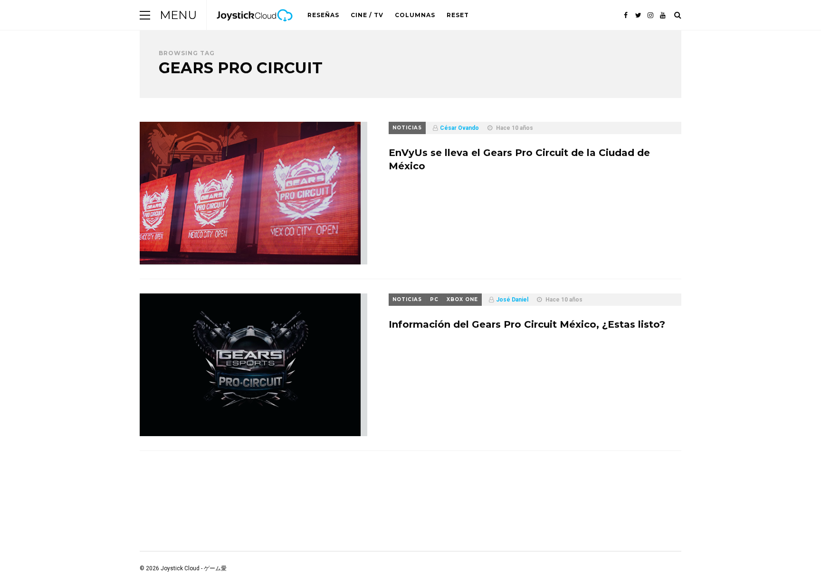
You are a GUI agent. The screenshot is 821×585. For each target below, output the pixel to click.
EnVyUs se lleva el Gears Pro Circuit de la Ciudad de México (519, 159)
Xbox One (462, 299)
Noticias (407, 128)
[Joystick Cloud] (254, 28)
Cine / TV (367, 15)
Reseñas (323, 15)
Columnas (415, 15)
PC (434, 299)
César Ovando (459, 128)
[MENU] (145, 15)
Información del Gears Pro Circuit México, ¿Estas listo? (527, 324)
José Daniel (512, 299)
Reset (458, 15)
